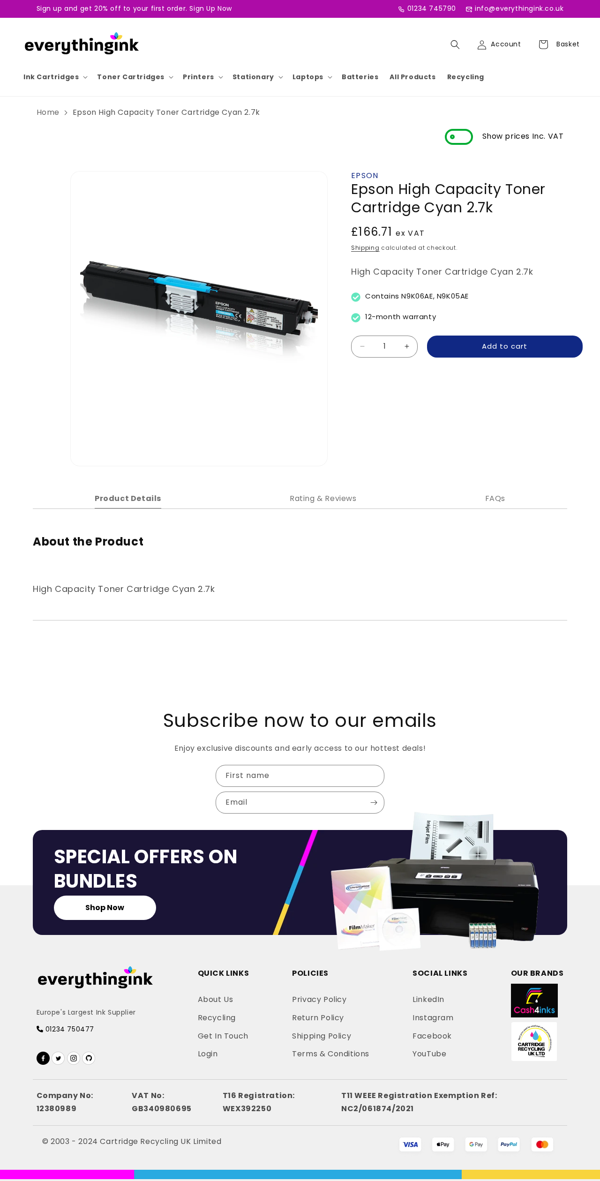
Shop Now (104, 907)
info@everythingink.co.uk (519, 8)
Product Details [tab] (128, 498)
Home (48, 112)
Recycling (465, 77)
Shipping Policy (321, 1036)
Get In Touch (223, 1036)
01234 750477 (68, 1029)
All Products (412, 77)
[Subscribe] (373, 803)
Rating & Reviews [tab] (323, 498)
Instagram (432, 1017)
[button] (54, 77)
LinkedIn (428, 999)
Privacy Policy (319, 999)
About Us (215, 999)
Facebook (432, 1036)
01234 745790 (431, 8)
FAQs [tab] (495, 498)
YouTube (429, 1053)
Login (208, 1053)
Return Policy (318, 1017)
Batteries (360, 77)
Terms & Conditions (330, 1053)
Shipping (365, 248)
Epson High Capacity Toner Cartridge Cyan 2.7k (166, 112)
